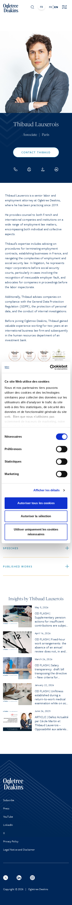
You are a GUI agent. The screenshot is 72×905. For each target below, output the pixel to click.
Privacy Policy (10, 841)
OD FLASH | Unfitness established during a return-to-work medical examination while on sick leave (51, 697)
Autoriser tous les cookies (36, 503)
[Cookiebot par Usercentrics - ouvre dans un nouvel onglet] (50, 367)
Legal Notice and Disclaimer (19, 850)
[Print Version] (29, 169)
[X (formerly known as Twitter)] (5, 877)
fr (50, 7)
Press (6, 808)
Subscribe (8, 800)
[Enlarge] (64, 352)
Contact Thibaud (36, 152)
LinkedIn (8, 825)
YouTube (8, 817)
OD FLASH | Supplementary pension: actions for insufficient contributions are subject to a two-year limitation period (51, 619)
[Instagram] (32, 877)
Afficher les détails (46, 490)
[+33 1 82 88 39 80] (15, 169)
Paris (45, 134)
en (56, 7)
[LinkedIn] (56, 169)
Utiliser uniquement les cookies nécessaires (36, 532)
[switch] (61, 449)
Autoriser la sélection (36, 516)
